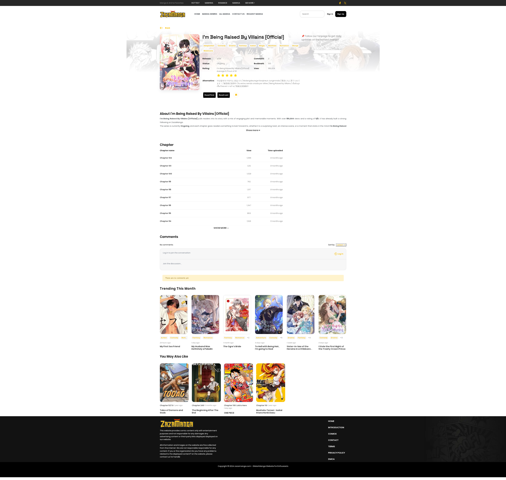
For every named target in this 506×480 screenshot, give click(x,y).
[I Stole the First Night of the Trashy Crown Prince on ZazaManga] (332, 314)
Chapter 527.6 (166, 405)
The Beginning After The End (205, 411)
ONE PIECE (229, 412)
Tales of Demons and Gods (171, 411)
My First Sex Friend (170, 346)
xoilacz (245, 471)
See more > (250, 3)
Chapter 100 (166, 173)
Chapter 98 (165, 189)
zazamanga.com (242, 466)
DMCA (331, 459)
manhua (236, 3)
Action (164, 337)
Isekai (253, 45)
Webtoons (208, 51)
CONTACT (333, 440)
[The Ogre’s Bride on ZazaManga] (237, 314)
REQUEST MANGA (255, 14)
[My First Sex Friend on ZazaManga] (174, 314)
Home (331, 421)
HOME (197, 14)
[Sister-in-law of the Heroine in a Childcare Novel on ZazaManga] (300, 314)
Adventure (261, 337)
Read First (209, 95)
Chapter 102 (166, 158)
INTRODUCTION (336, 427)
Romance (284, 45)
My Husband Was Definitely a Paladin (202, 347)
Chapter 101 (165, 165)
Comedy (222, 45)
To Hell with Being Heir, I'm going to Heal (267, 347)
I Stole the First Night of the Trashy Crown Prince (332, 347)
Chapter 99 (165, 181)
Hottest (195, 3)
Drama (232, 45)
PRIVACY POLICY (336, 452)
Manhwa (272, 45)
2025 (219, 58)
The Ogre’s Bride (232, 346)
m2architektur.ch (268, 471)
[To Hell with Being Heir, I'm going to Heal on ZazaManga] (269, 314)
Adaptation (209, 45)
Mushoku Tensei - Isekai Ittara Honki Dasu (269, 411)
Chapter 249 (198, 405)
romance (222, 3)
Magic (262, 45)
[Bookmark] (236, 95)
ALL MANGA (224, 14)
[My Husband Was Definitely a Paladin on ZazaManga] (205, 314)
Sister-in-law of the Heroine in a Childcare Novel (299, 349)
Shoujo (295, 45)
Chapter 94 (165, 221)
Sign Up (340, 14)
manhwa (209, 3)
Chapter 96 (165, 205)
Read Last (223, 95)
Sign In (330, 14)
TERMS (331, 446)
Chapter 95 (165, 213)
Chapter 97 (165, 197)
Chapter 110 (261, 405)
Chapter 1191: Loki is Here (235, 405)
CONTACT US (238, 14)
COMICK (332, 433)
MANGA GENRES (209, 14)
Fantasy (243, 45)
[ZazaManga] (173, 14)
